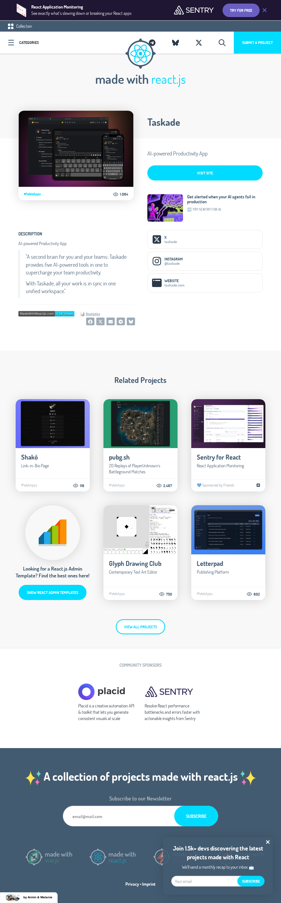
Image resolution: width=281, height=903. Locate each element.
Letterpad (210, 563)
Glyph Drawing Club (135, 563)
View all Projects (140, 626)
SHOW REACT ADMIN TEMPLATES (52, 592)
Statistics (93, 313)
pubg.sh (119, 457)
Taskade (163, 122)
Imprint (149, 884)
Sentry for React (219, 457)
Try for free (241, 10)
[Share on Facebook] (90, 321)
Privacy (132, 884)
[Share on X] (100, 321)
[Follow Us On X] (198, 43)
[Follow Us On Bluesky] (175, 43)
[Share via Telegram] (121, 321)
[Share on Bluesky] (131, 321)
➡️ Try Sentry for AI (204, 209)
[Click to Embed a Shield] (46, 313)
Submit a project (257, 42)
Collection (23, 26)
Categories (29, 42)
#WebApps (32, 194)
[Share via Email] (110, 321)
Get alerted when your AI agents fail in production (221, 199)
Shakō (29, 457)
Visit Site (205, 173)
